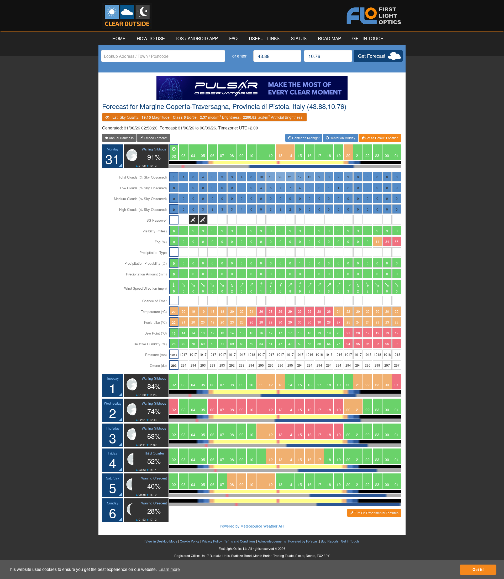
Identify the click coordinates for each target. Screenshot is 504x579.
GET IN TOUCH (368, 38)
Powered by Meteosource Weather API (252, 526)
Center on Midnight (305, 137)
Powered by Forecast (303, 541)
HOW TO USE (151, 38)
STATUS (299, 38)
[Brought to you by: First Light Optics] (327, 16)
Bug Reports (330, 541)
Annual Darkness (121, 137)
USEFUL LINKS (264, 38)
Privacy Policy (212, 541)
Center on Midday (342, 137)
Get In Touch (350, 541)
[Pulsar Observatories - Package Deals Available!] (252, 88)
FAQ (233, 38)
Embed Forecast (155, 137)
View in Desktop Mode (161, 541)
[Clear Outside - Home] (177, 16)
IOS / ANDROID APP (197, 38)
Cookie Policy (190, 541)
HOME (118, 38)
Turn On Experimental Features (375, 512)
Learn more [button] (169, 569)
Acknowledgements (272, 541)
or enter (239, 56)
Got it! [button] (478, 569)
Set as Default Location (381, 137)
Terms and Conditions (239, 541)
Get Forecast (371, 55)
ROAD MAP (329, 38)
